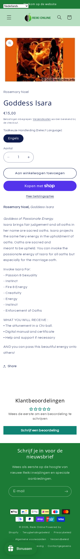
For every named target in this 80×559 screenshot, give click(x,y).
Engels (13, 138)
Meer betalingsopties (40, 196)
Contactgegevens (59, 546)
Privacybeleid (62, 532)
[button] (9, 17)
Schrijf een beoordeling (40, 430)
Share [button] (12, 366)
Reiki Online (37, 527)
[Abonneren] (66, 491)
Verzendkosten (42, 119)
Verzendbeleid (59, 539)
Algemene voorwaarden (30, 539)
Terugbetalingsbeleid (36, 532)
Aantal (8, 148)
